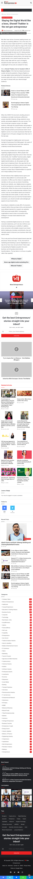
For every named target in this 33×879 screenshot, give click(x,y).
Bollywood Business (7, 708)
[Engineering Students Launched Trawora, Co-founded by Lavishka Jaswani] (24, 472)
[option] (16, 300)
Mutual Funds (5, 710)
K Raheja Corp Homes (7, 824)
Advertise (10, 865)
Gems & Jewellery (6, 643)
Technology (5, 617)
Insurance (4, 718)
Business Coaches (7, 723)
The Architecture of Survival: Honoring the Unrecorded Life (23, 443)
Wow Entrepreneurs (8, 30)
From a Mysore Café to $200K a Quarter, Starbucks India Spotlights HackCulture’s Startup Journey (20, 552)
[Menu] (2, 3)
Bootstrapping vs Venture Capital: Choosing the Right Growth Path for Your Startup (20, 105)
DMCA (21, 865)
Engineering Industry (7, 736)
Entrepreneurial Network (8, 697)
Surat (26, 827)
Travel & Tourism (6, 656)
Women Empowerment (7, 829)
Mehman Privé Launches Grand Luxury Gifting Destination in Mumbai (7, 462)
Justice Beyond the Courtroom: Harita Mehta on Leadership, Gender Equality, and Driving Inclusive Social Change (23, 424)
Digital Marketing (22, 816)
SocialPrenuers (6, 622)
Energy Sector (6, 728)
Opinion (4, 625)
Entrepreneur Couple (7, 726)
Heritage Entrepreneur (8, 720)
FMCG (3, 651)
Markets (4, 715)
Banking (4, 684)
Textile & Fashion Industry (9, 640)
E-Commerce (5, 648)
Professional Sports (7, 671)
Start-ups (4, 630)
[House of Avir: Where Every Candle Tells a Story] (24, 393)
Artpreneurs (5, 700)
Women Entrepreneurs (12, 14)
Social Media (5, 682)
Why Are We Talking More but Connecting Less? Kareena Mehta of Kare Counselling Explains (16, 301)
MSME (4, 705)
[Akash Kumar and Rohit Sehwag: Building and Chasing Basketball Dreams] (6, 792)
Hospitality (5, 632)
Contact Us (16, 865)
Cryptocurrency (6, 661)
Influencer (11, 821)
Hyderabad (4, 821)
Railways (4, 749)
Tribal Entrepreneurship (8, 713)
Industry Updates (6, 731)
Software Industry (7, 669)
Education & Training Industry (9, 609)
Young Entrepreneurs (7, 607)
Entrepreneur (12, 818)
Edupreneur (5, 679)
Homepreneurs (6, 752)
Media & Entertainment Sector (10, 645)
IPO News (4, 702)
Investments (5, 674)
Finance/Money (6, 627)
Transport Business (7, 687)
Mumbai (22, 824)
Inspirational (5, 741)
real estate (4, 827)
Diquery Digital (16, 258)
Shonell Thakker (17, 265)
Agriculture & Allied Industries (9, 658)
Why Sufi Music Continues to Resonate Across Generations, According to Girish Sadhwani (21, 567)
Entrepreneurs (6, 635)
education (4, 818)
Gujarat (24, 818)
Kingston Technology (20, 821)
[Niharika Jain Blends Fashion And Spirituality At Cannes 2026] (24, 454)
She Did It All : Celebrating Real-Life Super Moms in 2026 (8, 479)
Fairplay (18, 818)
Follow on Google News (17, 868)
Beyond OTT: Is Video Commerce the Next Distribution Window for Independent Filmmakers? (21, 560)
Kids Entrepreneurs (7, 744)
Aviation (4, 666)
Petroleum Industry (7, 746)
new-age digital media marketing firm (17, 262)
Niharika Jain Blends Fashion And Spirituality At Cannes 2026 (24, 462)
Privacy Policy (27, 865)
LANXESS (16, 824)
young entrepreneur (18, 829)
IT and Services (6, 695)
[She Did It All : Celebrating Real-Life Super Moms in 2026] (8, 472)
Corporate (4, 614)
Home (4, 14)
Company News (6, 599)
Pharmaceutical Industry (8, 692)
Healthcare (5, 604)
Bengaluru (4, 816)
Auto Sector (5, 638)
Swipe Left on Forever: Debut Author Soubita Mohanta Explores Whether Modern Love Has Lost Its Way (8, 424)
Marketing (4, 653)
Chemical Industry (7, 664)
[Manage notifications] (29, 875)
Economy (4, 676)
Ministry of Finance (7, 733)
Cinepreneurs (5, 739)
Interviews (5, 689)
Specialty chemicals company (16, 827)
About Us (4, 865)
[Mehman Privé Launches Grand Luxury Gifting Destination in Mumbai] (8, 454)
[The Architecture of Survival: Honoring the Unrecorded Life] (24, 436)
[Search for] (31, 3)
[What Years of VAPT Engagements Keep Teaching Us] (16, 804)
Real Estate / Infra (7, 620)
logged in (10, 495)
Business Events (6, 612)
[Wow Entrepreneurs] (10, 2)
